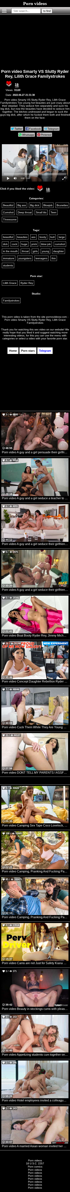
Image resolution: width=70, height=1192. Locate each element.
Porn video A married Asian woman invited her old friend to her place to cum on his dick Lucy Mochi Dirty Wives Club (35, 1146)
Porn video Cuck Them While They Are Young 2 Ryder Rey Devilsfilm (35, 727)
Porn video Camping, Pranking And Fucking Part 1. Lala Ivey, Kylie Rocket (35, 871)
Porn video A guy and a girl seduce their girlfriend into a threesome (35, 589)
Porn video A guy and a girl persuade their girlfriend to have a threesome (35, 452)
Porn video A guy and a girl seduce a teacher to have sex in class (35, 498)
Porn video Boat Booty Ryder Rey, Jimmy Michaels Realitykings (35, 635)
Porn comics (35, 1166)
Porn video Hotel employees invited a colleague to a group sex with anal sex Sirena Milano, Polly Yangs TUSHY (35, 1100)
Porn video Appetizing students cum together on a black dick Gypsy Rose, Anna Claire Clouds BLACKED (35, 1054)
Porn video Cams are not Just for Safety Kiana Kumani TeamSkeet (35, 963)
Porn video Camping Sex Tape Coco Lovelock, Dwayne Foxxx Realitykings (35, 825)
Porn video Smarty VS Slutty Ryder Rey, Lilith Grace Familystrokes (35, 74)
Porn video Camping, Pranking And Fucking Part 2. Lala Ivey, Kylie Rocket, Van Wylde (35, 917)
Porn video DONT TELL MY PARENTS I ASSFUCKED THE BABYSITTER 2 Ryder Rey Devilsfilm (35, 772)
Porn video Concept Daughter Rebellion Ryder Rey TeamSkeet (35, 681)
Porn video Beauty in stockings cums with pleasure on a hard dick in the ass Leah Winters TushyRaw (35, 1008)
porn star (62, 338)
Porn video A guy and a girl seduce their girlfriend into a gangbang (35, 544)
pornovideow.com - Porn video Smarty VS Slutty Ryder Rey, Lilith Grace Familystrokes (36, 319)
